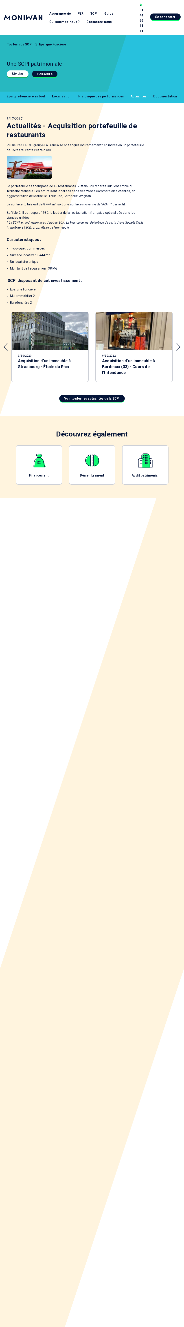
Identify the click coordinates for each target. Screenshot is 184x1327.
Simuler (17, 74)
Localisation (61, 96)
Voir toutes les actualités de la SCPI (92, 398)
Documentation (165, 96)
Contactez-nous (99, 22)
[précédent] (5, 347)
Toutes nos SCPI (19, 44)
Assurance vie (60, 13)
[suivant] (178, 347)
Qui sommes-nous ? (64, 22)
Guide (108, 13)
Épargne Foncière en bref (26, 96)
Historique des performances (101, 96)
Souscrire (45, 74)
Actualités (139, 96)
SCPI (94, 13)
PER (81, 13)
